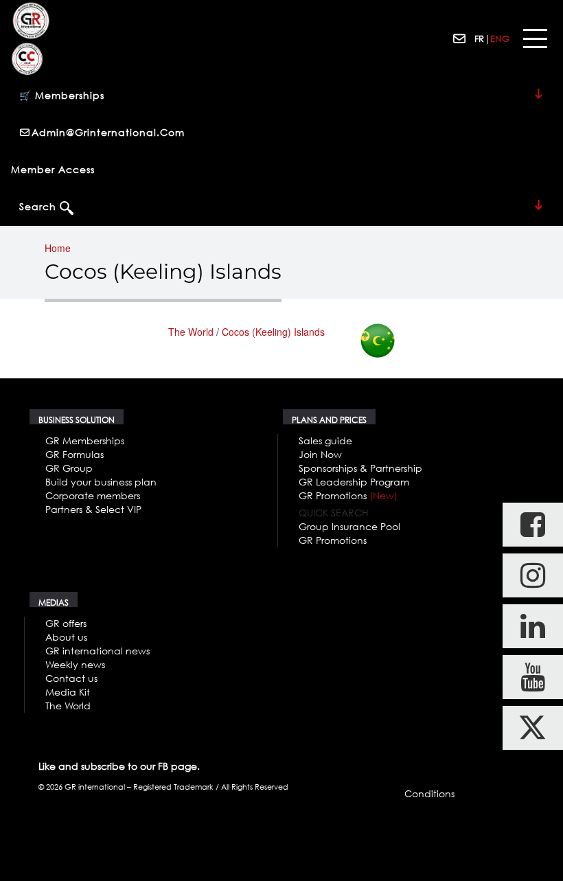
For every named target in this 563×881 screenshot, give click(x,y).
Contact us (71, 678)
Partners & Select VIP (93, 509)
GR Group (69, 468)
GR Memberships (84, 440)
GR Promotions (348, 495)
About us (66, 637)
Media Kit (67, 692)
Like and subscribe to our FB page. (119, 766)
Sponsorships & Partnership (360, 468)
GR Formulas (74, 454)
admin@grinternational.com (108, 132)
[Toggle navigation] (535, 39)
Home (58, 248)
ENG (499, 38)
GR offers (66, 623)
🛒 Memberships (61, 95)
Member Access (53, 169)
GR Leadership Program (354, 482)
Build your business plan (101, 482)
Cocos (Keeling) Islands (273, 332)
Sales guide (325, 440)
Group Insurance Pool (349, 526)
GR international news (97, 650)
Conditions (429, 793)
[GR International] (31, 21)
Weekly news (75, 664)
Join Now (320, 454)
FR (479, 38)
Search (39, 206)
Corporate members (92, 495)
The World (191, 332)
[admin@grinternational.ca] (460, 39)
